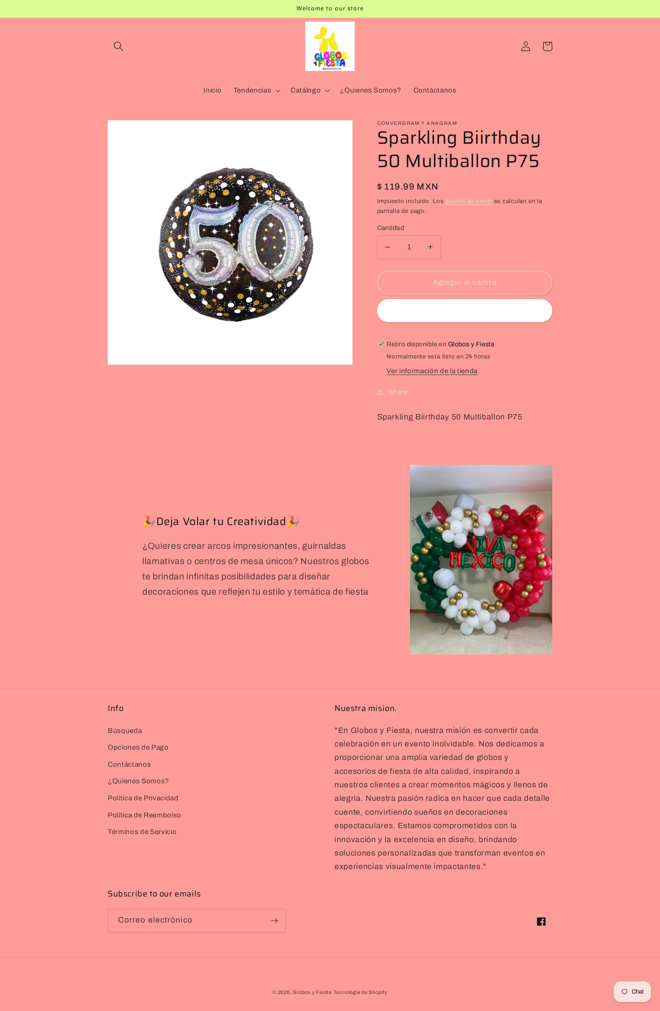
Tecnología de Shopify (360, 992)
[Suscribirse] (274, 920)
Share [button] (398, 391)
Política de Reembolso (144, 815)
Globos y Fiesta (312, 992)
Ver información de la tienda (432, 371)
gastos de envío (468, 201)
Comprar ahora (464, 310)
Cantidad (391, 227)
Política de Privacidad (143, 798)
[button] (118, 46)
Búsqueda (125, 730)
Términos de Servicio (142, 831)
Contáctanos (129, 764)
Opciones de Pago (138, 747)
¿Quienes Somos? (138, 781)
